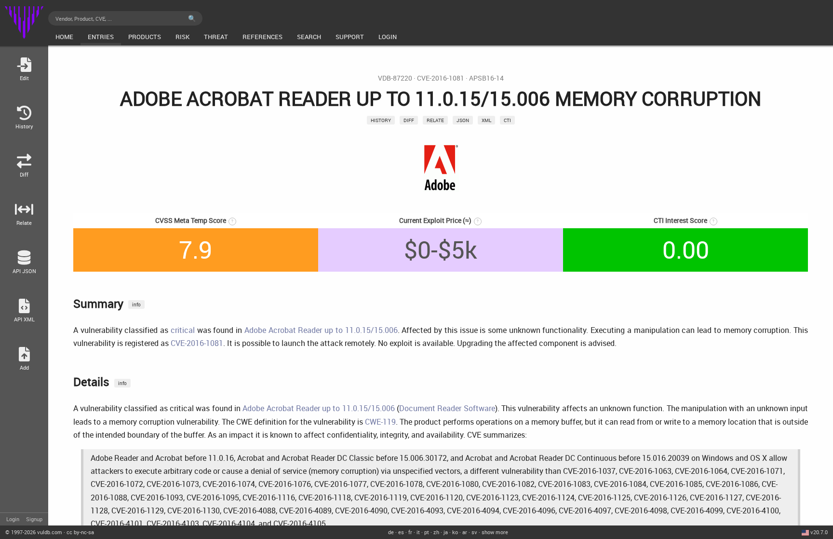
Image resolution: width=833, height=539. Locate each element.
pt (426, 532)
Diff (408, 120)
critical (183, 330)
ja (445, 532)
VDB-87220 (395, 78)
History (381, 120)
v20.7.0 (819, 532)
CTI (507, 120)
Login (12, 519)
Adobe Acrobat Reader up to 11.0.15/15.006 (321, 330)
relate (435, 120)
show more (495, 532)
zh (436, 532)
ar (464, 532)
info (136, 304)
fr (410, 532)
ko (455, 532)
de (391, 532)
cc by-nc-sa (80, 532)
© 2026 (33, 532)
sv (474, 532)
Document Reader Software (447, 408)
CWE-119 (380, 421)
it (418, 532)
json (463, 120)
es (401, 532)
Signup (34, 519)
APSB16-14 (486, 78)
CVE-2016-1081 (440, 78)
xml (486, 120)
